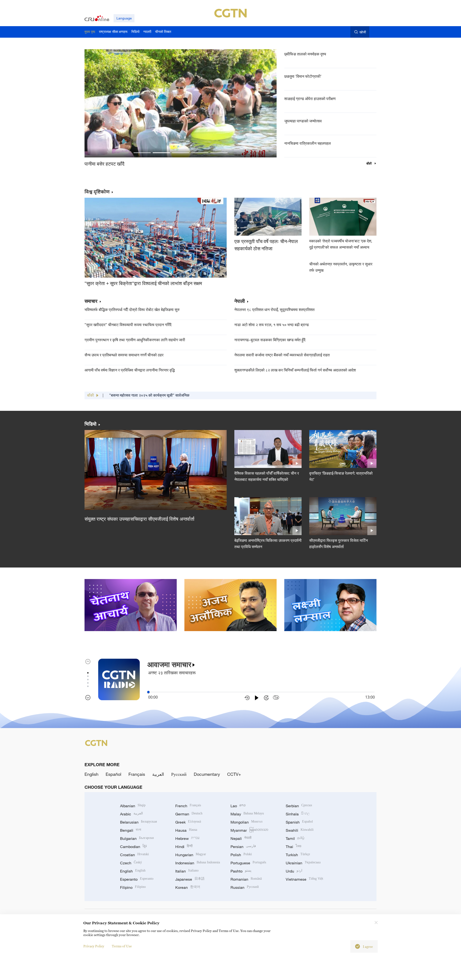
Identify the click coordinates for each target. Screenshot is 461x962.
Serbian (299, 805)
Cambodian (133, 846)
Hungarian (190, 854)
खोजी (362, 32)
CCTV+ (234, 774)
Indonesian (197, 862)
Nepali (240, 838)
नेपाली (239, 301)
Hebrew (187, 838)
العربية (158, 774)
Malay (247, 814)
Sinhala (298, 814)
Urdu (294, 871)
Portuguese (248, 862)
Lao (238, 805)
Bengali (130, 830)
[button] (142, 152)
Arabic (131, 814)
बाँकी (369, 163)
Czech (131, 862)
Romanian (246, 879)
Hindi (184, 846)
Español (113, 774)
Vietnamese (304, 879)
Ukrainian (303, 862)
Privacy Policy (93, 946)
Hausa (186, 830)
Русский (179, 774)
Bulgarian (137, 838)
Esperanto (136, 879)
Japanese (190, 879)
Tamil (295, 838)
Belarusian (138, 822)
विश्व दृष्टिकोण (97, 191)
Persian (243, 846)
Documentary (207, 774)
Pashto (240, 871)
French (188, 805)
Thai (293, 846)
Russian (244, 887)
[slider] (148, 692)
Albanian (133, 805)
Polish (241, 854)
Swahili (300, 830)
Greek (188, 822)
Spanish (299, 822)
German (188, 814)
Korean (187, 887)
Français (136, 774)
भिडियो (91, 424)
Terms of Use (122, 946)
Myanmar (249, 830)
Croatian (134, 854)
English (91, 774)
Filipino (133, 887)
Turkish (298, 854)
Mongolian (246, 822)
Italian (187, 871)
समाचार (91, 301)
